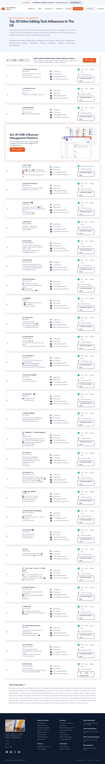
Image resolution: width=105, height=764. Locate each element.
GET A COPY (89, 60)
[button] (32, 9)
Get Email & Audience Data (85, 80)
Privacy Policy (91, 760)
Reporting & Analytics (42, 737)
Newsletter (62, 732)
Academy (66, 723)
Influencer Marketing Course (67, 727)
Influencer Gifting (41, 734)
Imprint (98, 760)
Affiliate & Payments (42, 732)
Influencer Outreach (42, 725)
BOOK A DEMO (17, 149)
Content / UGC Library (43, 730)
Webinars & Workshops (66, 737)
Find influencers (41, 723)
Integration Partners (65, 748)
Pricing (68, 8)
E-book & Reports (64, 734)
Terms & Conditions (81, 760)
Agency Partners (64, 746)
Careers (7, 740)
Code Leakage (41, 739)
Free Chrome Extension (66, 730)
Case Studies (63, 725)
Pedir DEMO (78, 8)
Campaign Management (43, 727)
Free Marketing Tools (65, 739)
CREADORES (90, 8)
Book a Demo (8, 747)
